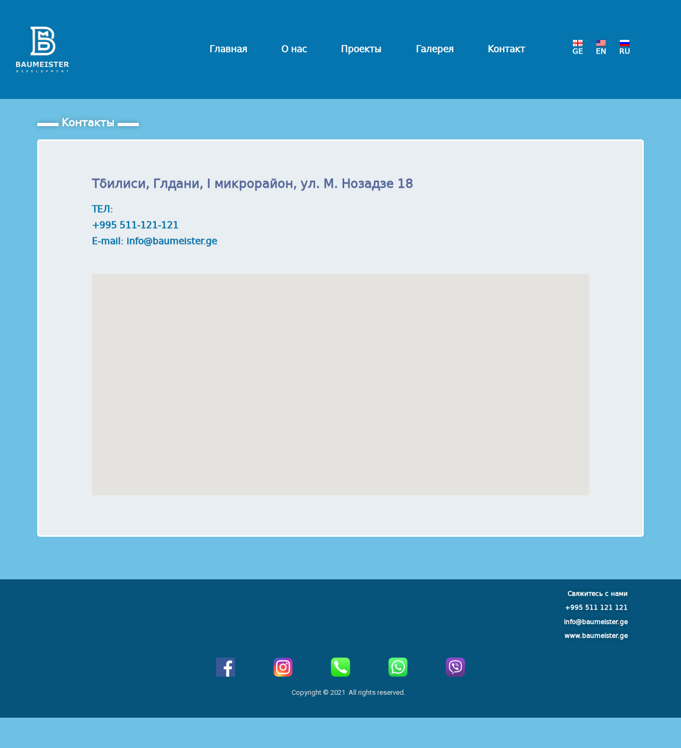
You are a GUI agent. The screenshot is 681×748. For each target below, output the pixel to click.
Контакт (506, 50)
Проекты (361, 50)
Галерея (435, 50)
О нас (294, 50)
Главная (228, 50)
